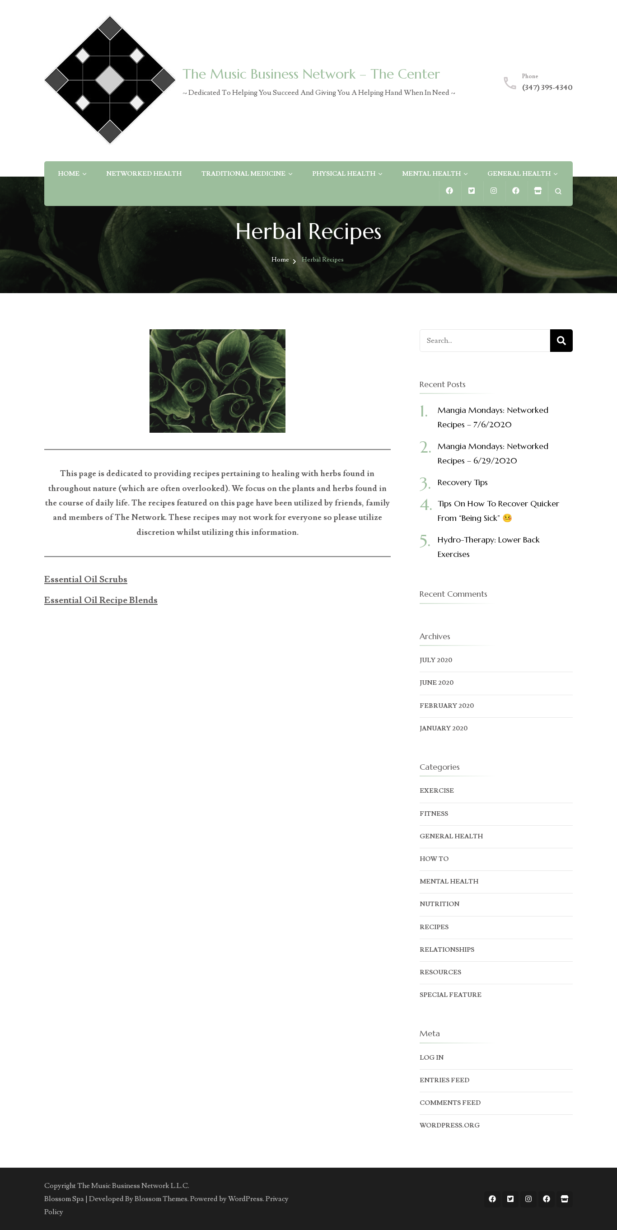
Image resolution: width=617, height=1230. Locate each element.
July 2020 (436, 660)
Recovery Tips (463, 482)
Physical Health (343, 174)
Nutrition (439, 904)
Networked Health (144, 174)
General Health (519, 174)
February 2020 (447, 706)
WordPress (245, 1198)
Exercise (437, 791)
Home (68, 174)
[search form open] (558, 191)
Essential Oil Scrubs (85, 579)
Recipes (434, 927)
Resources (440, 972)
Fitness (434, 814)
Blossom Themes (161, 1198)
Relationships (447, 950)
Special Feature (450, 995)
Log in (432, 1058)
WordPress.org (450, 1126)
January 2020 (443, 729)
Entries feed (444, 1080)
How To (434, 859)
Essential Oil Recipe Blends (101, 600)
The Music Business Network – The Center (311, 73)
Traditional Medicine (243, 174)
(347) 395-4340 (547, 87)
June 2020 (436, 683)
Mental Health (431, 174)
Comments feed (450, 1103)
